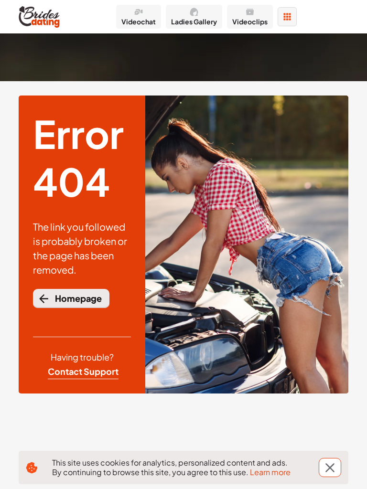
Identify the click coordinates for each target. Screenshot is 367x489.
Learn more (270, 472)
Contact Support (83, 371)
